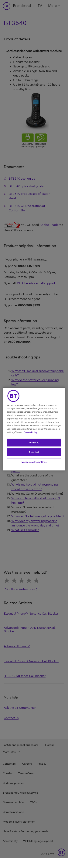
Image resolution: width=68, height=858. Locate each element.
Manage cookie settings (34, 462)
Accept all (34, 442)
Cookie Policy (30, 432)
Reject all (34, 452)
